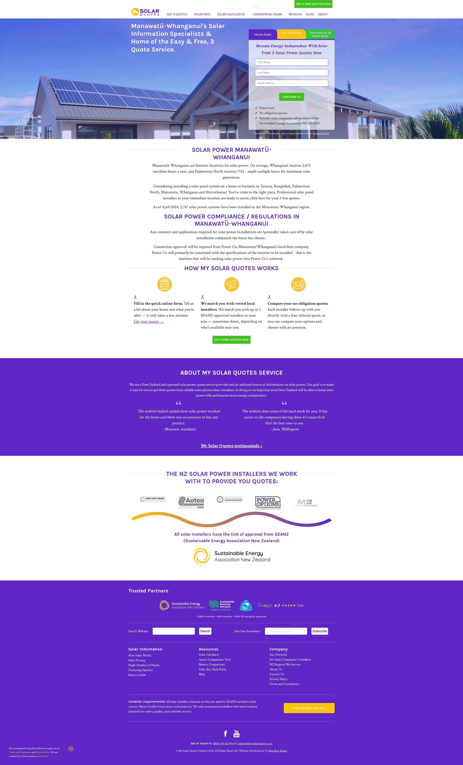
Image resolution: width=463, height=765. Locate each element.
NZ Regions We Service (285, 664)
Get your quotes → (149, 321)
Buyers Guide (137, 675)
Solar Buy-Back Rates (212, 669)
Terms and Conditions (284, 684)
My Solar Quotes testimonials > (231, 446)
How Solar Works (139, 655)
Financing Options (140, 670)
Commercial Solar (267, 14)
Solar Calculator (231, 14)
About (323, 14)
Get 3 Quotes (177, 14)
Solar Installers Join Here (309, 708)
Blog (310, 14)
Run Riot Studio (278, 751)
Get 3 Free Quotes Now (313, 4)
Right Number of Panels (143, 665)
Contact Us (276, 674)
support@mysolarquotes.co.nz (255, 743)
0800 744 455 (221, 743)
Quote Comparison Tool (214, 659)
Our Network (278, 655)
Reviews (295, 14)
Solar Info (202, 14)
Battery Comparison (212, 664)
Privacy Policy (321, 133)
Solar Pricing (136, 660)
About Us (275, 669)
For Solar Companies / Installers (290, 659)
